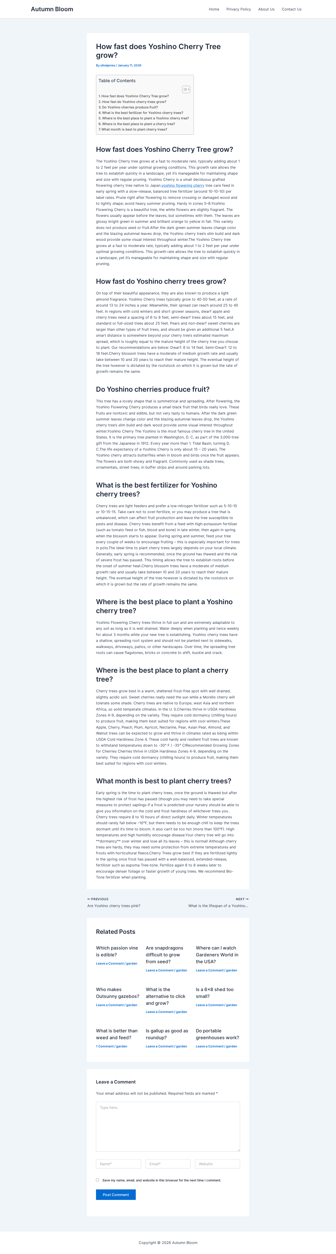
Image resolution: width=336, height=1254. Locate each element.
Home (214, 9)
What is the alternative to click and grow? (165, 996)
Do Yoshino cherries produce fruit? (130, 107)
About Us (266, 9)
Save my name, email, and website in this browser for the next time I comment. (161, 1180)
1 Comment (105, 1046)
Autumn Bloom (52, 9)
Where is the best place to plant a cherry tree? (138, 124)
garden (131, 963)
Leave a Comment (110, 963)
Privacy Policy (239, 9)
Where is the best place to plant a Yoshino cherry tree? (145, 118)
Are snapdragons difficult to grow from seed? (164, 954)
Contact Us (291, 9)
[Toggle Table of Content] (184, 89)
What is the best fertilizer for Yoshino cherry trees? (142, 113)
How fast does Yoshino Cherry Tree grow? (135, 96)
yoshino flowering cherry (182, 185)
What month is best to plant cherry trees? (134, 129)
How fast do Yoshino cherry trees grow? (134, 102)
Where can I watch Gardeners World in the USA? (217, 954)
